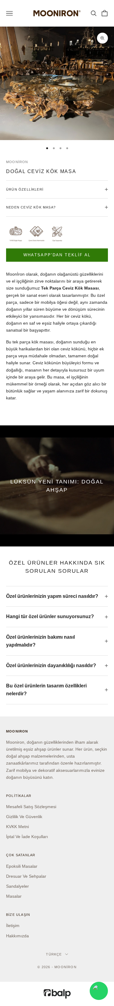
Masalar (14, 896)
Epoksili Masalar (21, 866)
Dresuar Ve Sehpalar (26, 876)
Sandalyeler (17, 886)
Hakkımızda (17, 935)
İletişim (12, 925)
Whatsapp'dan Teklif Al (57, 255)
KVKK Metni (17, 826)
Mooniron (17, 162)
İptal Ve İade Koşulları (27, 836)
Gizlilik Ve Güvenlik (24, 816)
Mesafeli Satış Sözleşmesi (31, 806)
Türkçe (54, 954)
